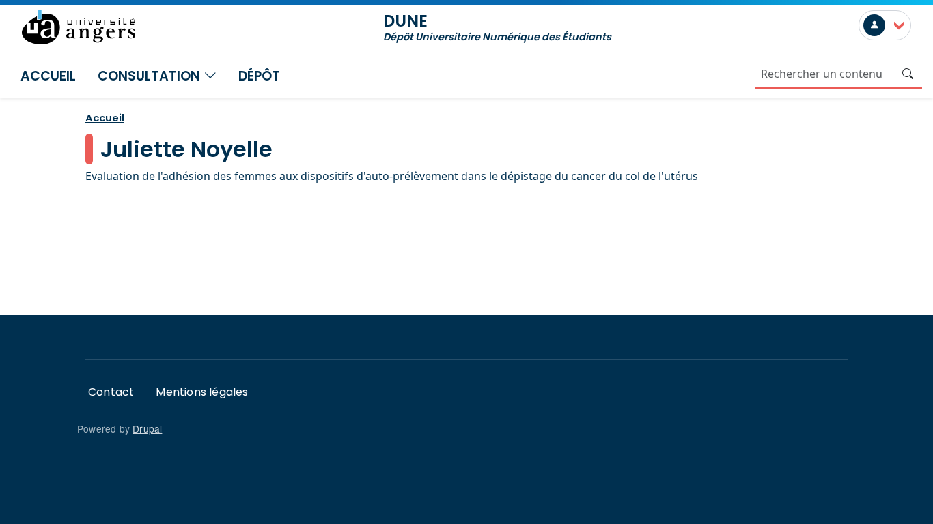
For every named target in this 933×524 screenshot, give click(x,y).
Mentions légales (202, 392)
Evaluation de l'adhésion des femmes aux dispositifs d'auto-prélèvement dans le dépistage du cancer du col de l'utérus (391, 176)
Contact (111, 392)
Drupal (147, 428)
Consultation (151, 76)
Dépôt (259, 76)
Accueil (48, 76)
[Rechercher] (907, 73)
